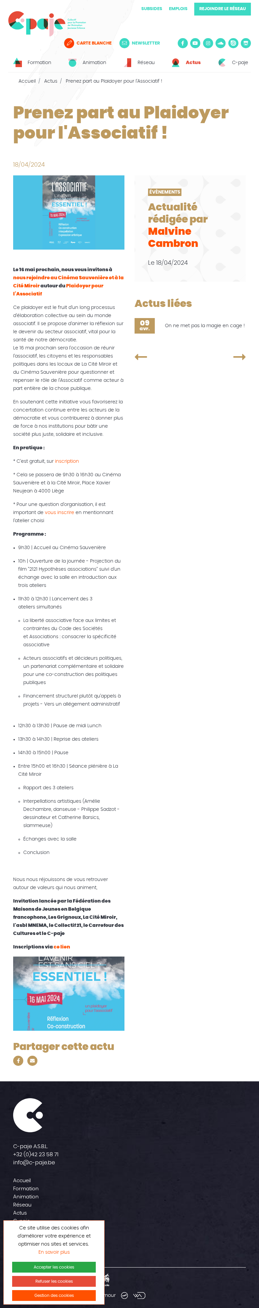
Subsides (151, 9)
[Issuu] (233, 43)
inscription (67, 461)
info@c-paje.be (34, 1162)
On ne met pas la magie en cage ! (205, 325)
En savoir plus (54, 1252)
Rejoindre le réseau (222, 9)
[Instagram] (208, 43)
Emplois (178, 9)
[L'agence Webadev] (139, 1295)
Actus (50, 81)
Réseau (22, 1204)
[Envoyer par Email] (32, 1061)
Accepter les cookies (54, 1267)
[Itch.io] (246, 43)
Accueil (27, 81)
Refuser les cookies (54, 1281)
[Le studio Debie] (124, 1295)
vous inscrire (59, 512)
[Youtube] (195, 43)
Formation (26, 1188)
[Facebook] (183, 43)
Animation (26, 1196)
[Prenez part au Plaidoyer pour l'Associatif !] (157, 357)
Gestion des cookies (54, 1295)
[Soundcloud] (220, 43)
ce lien (62, 947)
